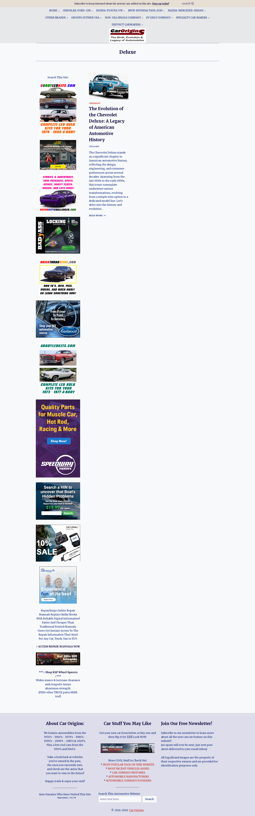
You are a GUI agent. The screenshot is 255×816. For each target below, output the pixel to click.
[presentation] (109, 86)
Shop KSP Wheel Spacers (61, 672)
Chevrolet (95, 103)
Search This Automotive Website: (119, 793)
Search (149, 799)
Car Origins (136, 810)
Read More (97, 215)
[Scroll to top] (248, 811)
